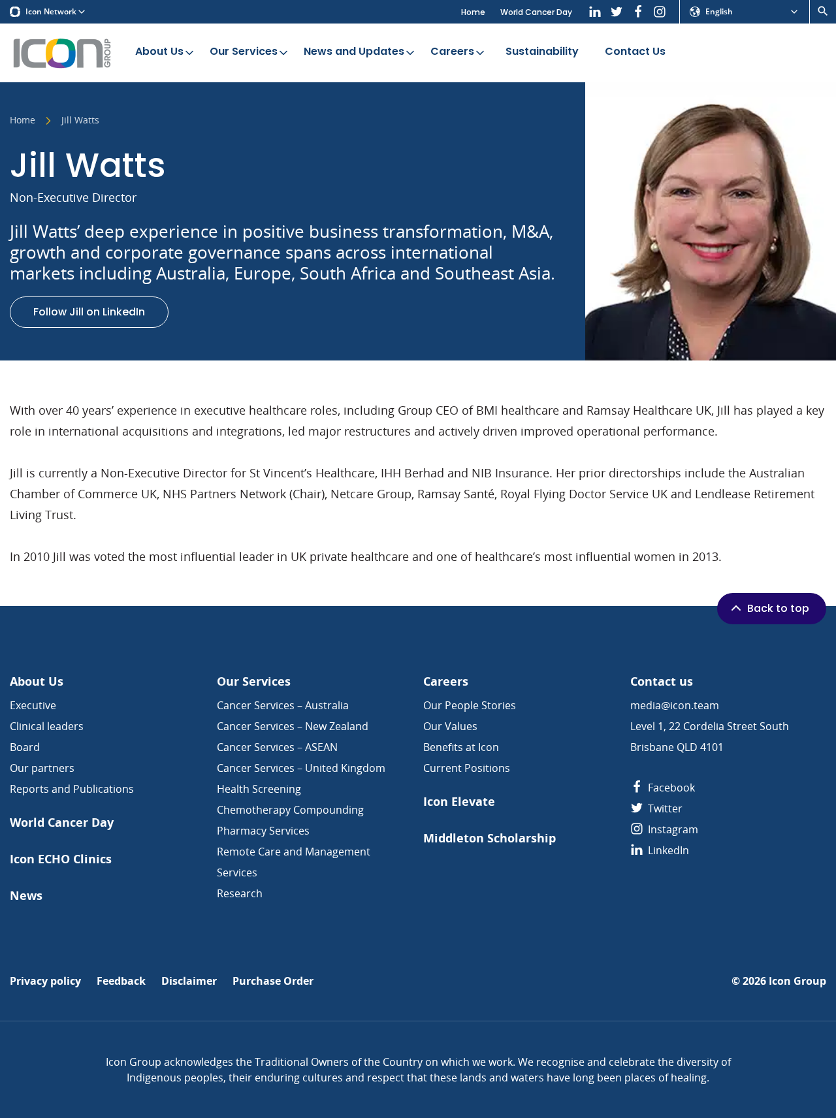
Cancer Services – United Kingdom (301, 768)
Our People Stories (469, 705)
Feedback (121, 981)
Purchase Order (273, 981)
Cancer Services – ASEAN (277, 747)
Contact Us (635, 51)
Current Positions (466, 768)
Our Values (450, 726)
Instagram (671, 829)
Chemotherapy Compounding (290, 810)
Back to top (778, 608)
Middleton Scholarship (489, 838)
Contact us (661, 681)
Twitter (664, 808)
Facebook (670, 787)
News (26, 895)
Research (240, 893)
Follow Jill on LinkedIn (89, 311)
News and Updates (354, 51)
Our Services (244, 51)
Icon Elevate (459, 801)
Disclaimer (189, 981)
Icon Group (797, 981)
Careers (452, 51)
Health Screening (259, 789)
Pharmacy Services (263, 830)
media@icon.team (674, 705)
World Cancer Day (536, 12)
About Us (159, 51)
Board (25, 747)
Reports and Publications (72, 789)
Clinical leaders (47, 726)
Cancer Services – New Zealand (292, 726)
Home (473, 12)
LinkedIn (667, 850)
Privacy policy (45, 981)
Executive (33, 705)
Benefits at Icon (461, 747)
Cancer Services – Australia (283, 705)
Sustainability (542, 51)
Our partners (42, 768)
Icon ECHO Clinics (61, 859)
